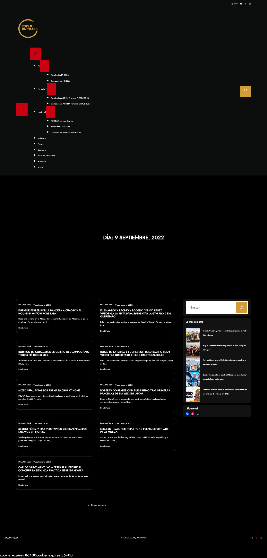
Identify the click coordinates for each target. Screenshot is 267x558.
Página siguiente (98, 504)
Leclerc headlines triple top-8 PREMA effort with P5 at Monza (134, 431)
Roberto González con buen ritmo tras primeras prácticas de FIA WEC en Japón (135, 392)
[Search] (241, 307)
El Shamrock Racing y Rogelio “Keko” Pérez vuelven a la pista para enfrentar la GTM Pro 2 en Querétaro (135, 313)
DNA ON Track (11, 537)
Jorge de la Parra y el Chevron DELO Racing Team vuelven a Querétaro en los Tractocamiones (135, 353)
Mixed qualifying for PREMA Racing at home (49, 390)
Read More (23, 327)
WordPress (141, 537)
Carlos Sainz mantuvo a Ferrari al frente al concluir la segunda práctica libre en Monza (50, 469)
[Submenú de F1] (44, 66)
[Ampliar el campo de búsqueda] (245, 91)
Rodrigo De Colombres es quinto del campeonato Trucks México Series (53, 353)
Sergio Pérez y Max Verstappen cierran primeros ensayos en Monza (52, 431)
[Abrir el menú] (22, 109)
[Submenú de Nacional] (50, 112)
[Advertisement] (133, 205)
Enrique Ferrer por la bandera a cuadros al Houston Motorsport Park (50, 312)
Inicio (40, 167)
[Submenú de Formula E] (51, 89)
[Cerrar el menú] (35, 54)
